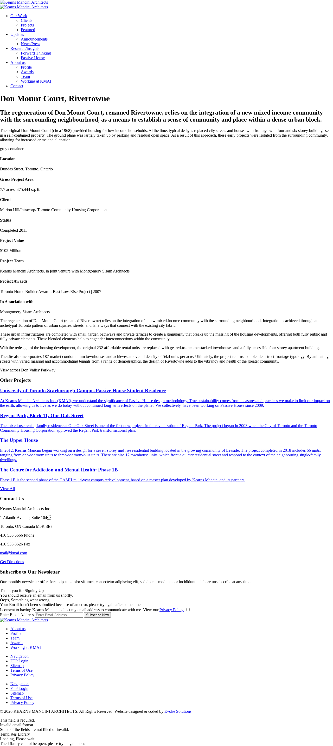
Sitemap (17, 665)
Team (25, 76)
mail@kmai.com (13, 553)
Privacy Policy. (171, 610)
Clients (26, 20)
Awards (27, 72)
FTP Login (19, 661)
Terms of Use (21, 670)
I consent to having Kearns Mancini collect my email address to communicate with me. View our (92, 610)
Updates (17, 34)
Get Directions (12, 562)
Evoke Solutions (177, 711)
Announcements (34, 39)
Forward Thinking (36, 53)
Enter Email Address (17, 614)
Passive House (33, 58)
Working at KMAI (36, 81)
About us (17, 62)
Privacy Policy (22, 675)
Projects (27, 25)
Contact (16, 86)
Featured (28, 30)
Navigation (19, 656)
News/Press (30, 44)
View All (7, 489)
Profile (26, 67)
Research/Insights (24, 48)
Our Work (18, 16)
